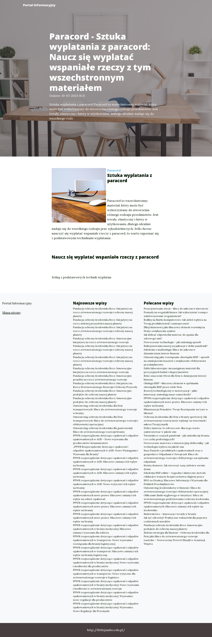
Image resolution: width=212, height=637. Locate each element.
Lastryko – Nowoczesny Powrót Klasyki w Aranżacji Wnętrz (174, 542)
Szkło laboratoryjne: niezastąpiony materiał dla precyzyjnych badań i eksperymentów (172, 370)
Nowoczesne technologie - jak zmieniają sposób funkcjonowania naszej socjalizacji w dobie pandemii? (175, 344)
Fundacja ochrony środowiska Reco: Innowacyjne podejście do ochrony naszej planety (102, 392)
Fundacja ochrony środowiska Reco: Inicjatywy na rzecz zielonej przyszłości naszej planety (102, 321)
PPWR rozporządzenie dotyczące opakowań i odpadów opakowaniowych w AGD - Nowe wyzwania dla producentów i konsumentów (106, 439)
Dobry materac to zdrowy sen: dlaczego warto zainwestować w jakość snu (172, 429)
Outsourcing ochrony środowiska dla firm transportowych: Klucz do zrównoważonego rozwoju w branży (105, 409)
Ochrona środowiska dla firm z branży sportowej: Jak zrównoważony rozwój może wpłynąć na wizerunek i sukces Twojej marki (175, 420)
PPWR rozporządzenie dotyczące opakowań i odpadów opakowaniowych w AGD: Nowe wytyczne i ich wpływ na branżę (106, 484)
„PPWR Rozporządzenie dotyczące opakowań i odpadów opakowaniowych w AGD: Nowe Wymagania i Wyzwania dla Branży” (105, 450)
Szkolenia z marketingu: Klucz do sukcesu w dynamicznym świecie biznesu (169, 351)
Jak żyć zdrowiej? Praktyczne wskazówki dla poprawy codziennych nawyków (175, 519)
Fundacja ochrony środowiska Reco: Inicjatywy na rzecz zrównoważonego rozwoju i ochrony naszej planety (103, 312)
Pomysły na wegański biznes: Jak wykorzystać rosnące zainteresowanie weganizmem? (176, 314)
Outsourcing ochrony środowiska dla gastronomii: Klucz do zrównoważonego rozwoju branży (103, 429)
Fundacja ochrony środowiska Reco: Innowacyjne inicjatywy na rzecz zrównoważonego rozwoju (102, 340)
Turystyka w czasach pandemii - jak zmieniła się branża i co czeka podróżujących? (176, 437)
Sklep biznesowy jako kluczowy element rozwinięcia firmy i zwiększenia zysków (174, 329)
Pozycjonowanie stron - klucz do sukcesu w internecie (176, 308)
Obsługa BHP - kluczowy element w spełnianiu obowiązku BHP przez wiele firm (171, 385)
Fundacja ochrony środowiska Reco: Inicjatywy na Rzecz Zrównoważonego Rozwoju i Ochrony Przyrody (105, 385)
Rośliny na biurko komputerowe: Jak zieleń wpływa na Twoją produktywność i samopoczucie (175, 321)
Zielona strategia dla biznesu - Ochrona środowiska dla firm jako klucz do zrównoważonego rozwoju (176, 534)
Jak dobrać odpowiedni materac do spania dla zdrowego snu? (171, 336)
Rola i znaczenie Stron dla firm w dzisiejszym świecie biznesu (175, 377)
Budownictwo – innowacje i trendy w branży (170, 513)
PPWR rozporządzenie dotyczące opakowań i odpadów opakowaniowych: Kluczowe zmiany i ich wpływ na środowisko (176, 506)
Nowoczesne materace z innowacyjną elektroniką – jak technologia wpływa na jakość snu (176, 444)
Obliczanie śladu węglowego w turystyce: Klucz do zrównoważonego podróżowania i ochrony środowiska (176, 497)
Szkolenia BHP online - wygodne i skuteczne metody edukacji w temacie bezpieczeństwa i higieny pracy (175, 474)
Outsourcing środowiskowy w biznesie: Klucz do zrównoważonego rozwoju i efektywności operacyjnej (176, 489)
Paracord (114, 170)
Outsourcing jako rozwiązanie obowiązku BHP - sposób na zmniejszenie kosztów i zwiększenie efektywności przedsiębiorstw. (176, 361)
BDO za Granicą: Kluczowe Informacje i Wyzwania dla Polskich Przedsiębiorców (175, 482)
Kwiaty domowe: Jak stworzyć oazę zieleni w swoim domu (174, 467)
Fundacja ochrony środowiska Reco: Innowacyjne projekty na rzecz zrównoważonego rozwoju (102, 377)
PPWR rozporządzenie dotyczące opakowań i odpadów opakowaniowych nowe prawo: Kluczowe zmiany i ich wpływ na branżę (106, 506)
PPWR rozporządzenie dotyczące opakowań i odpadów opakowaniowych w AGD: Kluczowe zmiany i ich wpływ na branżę (106, 461)
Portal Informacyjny (39, 5)
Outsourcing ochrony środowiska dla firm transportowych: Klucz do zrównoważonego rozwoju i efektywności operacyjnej (105, 420)
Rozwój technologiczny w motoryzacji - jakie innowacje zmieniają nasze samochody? (170, 392)
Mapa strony (11, 312)
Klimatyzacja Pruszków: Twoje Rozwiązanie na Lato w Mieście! (176, 411)
